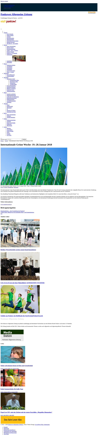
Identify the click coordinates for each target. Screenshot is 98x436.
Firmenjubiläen (10, 76)
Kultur (5, 118)
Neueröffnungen (11, 74)
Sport (8, 132)
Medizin (9, 128)
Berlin (6, 140)
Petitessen (9, 124)
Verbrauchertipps (11, 91)
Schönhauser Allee (14, 80)
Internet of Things (11, 110)
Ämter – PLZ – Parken (12, 50)
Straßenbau (9, 68)
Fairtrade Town (10, 90)
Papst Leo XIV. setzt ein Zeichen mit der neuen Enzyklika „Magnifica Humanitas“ (26, 412)
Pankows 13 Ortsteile (12, 53)
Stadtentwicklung (11, 65)
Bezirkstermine (10, 38)
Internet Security (11, 42)
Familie (8, 134)
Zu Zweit (9, 135)
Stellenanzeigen (10, 99)
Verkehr (9, 36)
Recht (5, 113)
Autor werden (7, 8)
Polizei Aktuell (10, 52)
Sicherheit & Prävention (12, 41)
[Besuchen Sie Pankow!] (8, 22)
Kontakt (6, 427)
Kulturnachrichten (11, 120)
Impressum (6, 428)
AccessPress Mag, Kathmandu (42, 424)
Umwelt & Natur (11, 70)
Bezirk (5, 45)
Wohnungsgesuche (11, 95)
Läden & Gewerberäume (13, 96)
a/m (1, 392)
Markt (5, 92)
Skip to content (4, 1)
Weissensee (12, 83)
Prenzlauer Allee (14, 81)
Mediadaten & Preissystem (10, 432)
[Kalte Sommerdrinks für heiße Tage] (13, 386)
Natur (8, 105)
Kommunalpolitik (11, 49)
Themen (6, 103)
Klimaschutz (10, 106)
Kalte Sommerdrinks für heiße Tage (12, 389)
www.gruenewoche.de (6, 204)
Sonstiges (9, 102)
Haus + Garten (10, 72)
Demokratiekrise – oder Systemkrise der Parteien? (13, 211)
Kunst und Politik (11, 123)
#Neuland (9, 107)
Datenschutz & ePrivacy (9, 430)
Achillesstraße (13, 84)
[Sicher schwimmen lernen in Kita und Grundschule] (13, 362)
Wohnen (9, 116)
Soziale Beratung (11, 117)
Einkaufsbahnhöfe (11, 85)
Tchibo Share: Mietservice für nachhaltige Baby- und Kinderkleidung (17, 212)
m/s (1, 187)
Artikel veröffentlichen (9, 5)
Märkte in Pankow (11, 88)
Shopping (6, 77)
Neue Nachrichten (11, 46)
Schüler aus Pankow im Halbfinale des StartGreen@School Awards (22, 316)
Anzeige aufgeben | (8, 6)
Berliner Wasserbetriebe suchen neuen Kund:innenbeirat (18, 250)
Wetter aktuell (10, 35)
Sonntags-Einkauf (11, 87)
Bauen (5, 63)
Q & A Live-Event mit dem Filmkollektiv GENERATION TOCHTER (22, 283)
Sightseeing (9, 54)
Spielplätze (9, 69)
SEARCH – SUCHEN (12, 43)
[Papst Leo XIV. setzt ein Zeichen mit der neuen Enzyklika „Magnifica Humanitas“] (13, 409)
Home (2, 140)
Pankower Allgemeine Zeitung (16, 14)
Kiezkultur (9, 62)
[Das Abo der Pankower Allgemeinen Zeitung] (13, 423)
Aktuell (5, 32)
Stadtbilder (9, 61)
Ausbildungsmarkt (11, 101)
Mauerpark (9, 125)
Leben (5, 127)
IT (7, 109)
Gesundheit (9, 129)
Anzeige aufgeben (11, 94)
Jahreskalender (10, 39)
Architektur (9, 66)
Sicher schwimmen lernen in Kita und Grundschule (17, 365)
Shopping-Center (11, 79)
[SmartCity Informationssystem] (92, 12)
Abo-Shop (6, 434)
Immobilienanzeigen (12, 98)
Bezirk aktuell (10, 47)
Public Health (10, 131)
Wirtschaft (6, 73)
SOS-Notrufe (10, 34)
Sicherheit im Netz (11, 112)
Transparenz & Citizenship (10, 431)
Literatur (9, 121)
